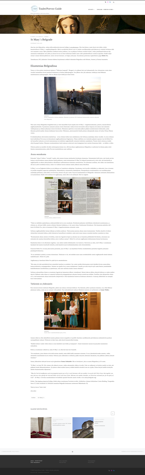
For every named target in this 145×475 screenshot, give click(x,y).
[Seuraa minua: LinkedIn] (110, 2)
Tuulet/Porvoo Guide (39, 470)
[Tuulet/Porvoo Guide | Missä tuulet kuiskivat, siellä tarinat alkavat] (34, 8)
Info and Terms (62, 462)
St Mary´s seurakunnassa (71, 47)
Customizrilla (46, 472)
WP (36, 472)
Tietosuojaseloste (91, 460)
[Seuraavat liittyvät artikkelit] (112, 413)
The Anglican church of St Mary (44, 381)
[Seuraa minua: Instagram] (107, 2)
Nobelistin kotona (58, 419)
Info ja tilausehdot (63, 460)
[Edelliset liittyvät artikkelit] (109, 413)
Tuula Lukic (39, 43)
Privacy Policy (91, 462)
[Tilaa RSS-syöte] (105, 2)
